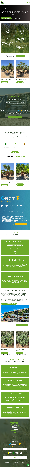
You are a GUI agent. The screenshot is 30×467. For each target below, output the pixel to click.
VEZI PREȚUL (4, 82)
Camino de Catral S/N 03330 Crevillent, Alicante (15, 434)
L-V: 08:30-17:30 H (15, 436)
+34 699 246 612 (15, 437)
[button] (1, 37)
